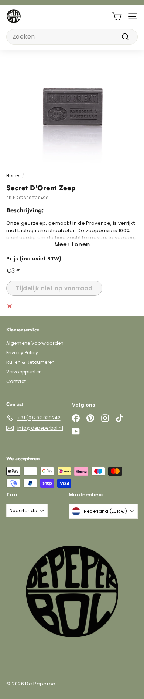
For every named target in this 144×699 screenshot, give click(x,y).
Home (12, 175)
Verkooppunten (24, 372)
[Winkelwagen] (117, 16)
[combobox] (72, 37)
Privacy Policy (22, 353)
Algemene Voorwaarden (35, 343)
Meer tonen (72, 244)
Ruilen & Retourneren (30, 362)
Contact (16, 381)
